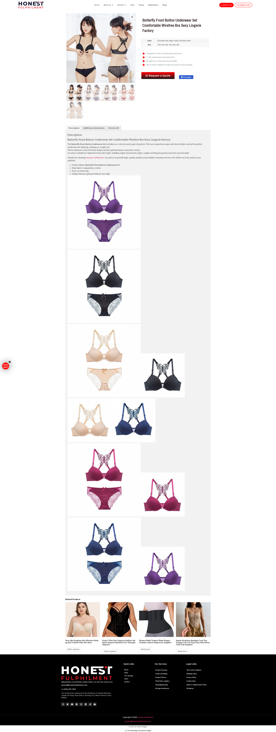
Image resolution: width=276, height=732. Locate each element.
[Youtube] (72, 704)
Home (96, 5)
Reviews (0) (113, 128)
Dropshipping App (161, 685)
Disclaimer (190, 688)
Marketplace (153, 5)
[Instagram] (81, 704)
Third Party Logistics (162, 681)
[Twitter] (67, 704)
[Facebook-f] (63, 704)
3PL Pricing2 (128, 676)
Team (126, 679)
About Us (107, 5)
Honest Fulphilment (145, 717)
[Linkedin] (85, 704)
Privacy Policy (191, 677)
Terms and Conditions (193, 670)
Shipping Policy (191, 674)
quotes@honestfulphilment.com (138, 721)
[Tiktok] (90, 704)
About (126, 670)
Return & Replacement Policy (196, 685)
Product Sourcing (161, 670)
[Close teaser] (10, 362)
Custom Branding (161, 674)
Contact (127, 682)
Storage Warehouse (162, 688)
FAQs (132, 5)
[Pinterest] (76, 704)
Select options (73, 649)
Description (74, 128)
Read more (145, 649)
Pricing (141, 5)
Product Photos (160, 677)
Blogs (164, 5)
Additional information (94, 128)
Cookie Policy (191, 681)
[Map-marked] (94, 704)
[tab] (74, 128)
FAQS (126, 673)
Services (120, 5)
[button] (5, 366)
